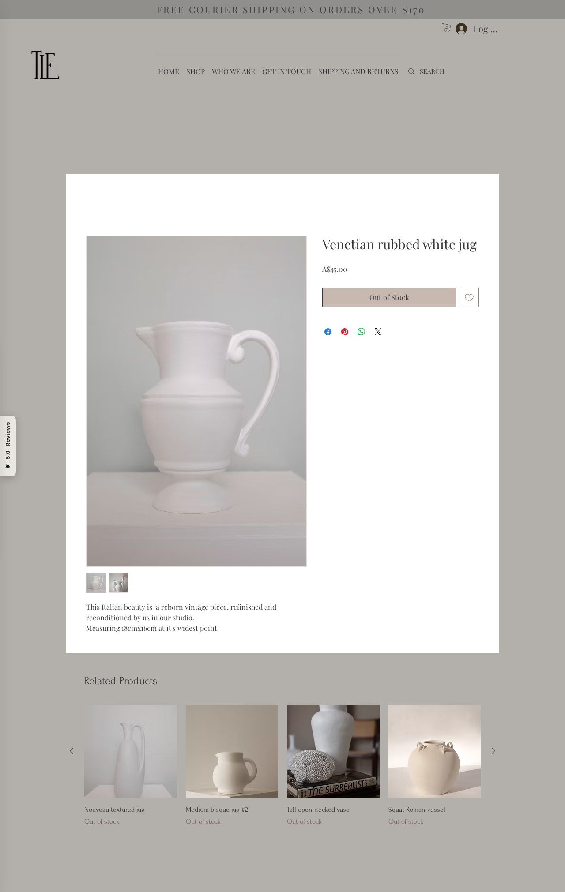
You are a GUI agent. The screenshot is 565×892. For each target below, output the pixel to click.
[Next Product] (493, 752)
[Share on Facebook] (328, 333)
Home (94, 206)
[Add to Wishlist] (469, 299)
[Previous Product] (71, 752)
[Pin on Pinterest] (344, 333)
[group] (282, 773)
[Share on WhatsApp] (361, 333)
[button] (447, 27)
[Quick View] (130, 753)
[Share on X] (378, 333)
